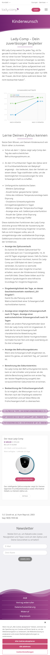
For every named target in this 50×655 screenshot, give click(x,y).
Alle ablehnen (25, 646)
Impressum (25, 616)
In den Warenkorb (25, 479)
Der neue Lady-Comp (13, 438)
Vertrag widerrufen (25, 602)
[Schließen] (45, 622)
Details (25, 496)
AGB (25, 598)
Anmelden (25, 559)
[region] (25, 637)
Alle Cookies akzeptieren (25, 641)
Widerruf (25, 611)
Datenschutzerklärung (25, 607)
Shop (36, 10)
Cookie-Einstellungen (25, 652)
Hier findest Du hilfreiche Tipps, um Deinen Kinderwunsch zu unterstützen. (25, 411)
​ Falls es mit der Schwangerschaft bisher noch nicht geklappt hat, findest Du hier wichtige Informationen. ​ (25, 417)
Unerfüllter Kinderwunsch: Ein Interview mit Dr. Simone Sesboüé (25, 423)
